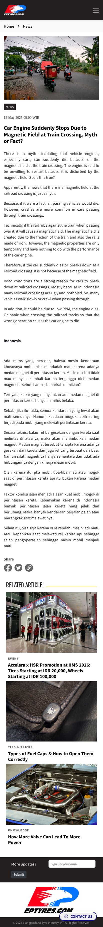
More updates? (23, 864)
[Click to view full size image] (51, 67)
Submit (19, 874)
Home (9, 26)
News (27, 26)
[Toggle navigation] (94, 10)
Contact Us (81, 916)
